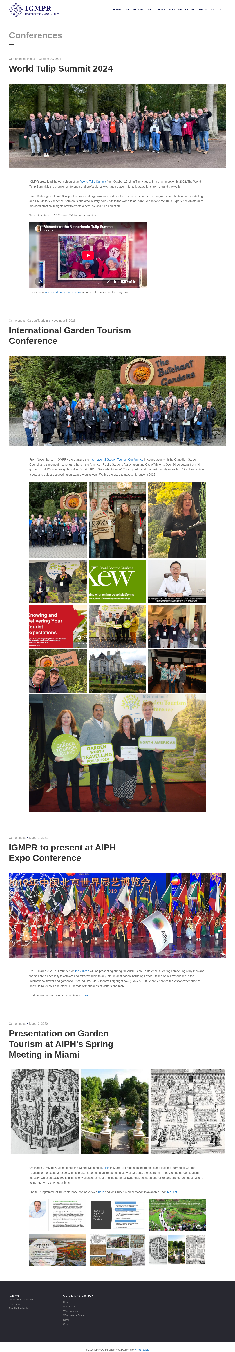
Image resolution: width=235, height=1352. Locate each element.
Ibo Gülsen (82, 971)
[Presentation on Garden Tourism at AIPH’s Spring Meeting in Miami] (117, 1153)
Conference (135, 459)
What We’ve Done (182, 9)
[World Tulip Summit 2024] (117, 167)
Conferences (17, 58)
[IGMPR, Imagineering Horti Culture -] (34, 16)
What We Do (156, 9)
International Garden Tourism (109, 459)
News (203, 9)
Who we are (134, 9)
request (172, 1192)
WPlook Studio (141, 1350)
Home (117, 9)
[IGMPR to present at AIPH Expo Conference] (117, 956)
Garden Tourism (37, 320)
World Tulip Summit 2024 (61, 68)
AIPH (105, 1167)
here (85, 995)
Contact (218, 9)
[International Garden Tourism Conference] (117, 445)
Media (31, 58)
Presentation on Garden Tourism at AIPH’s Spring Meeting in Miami (61, 1044)
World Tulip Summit (93, 181)
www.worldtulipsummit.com (63, 292)
